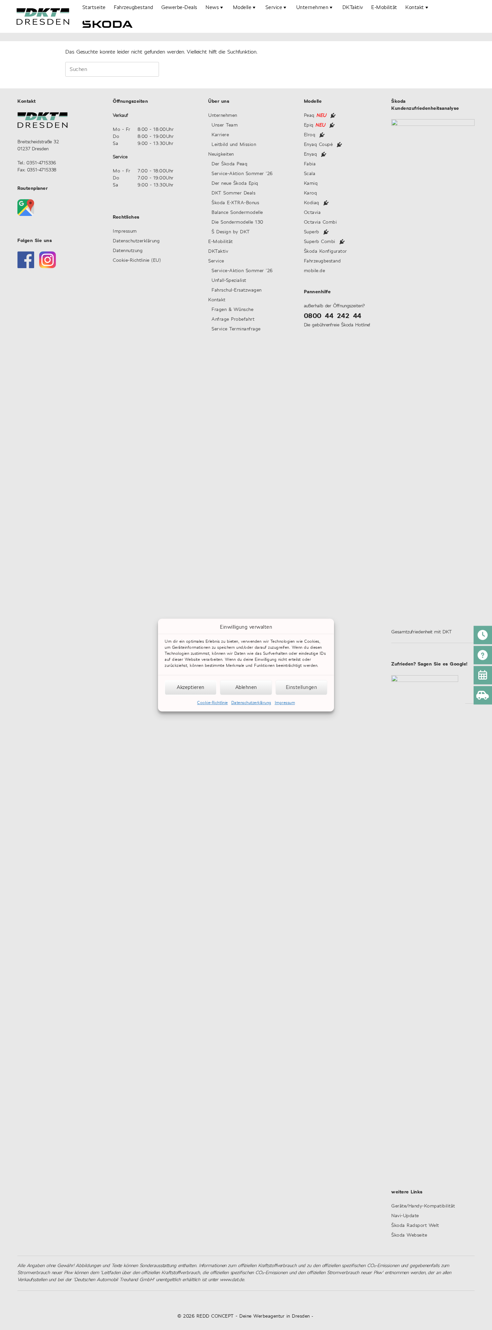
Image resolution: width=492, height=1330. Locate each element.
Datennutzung (128, 250)
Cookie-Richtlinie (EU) (137, 260)
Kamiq (311, 183)
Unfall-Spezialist (229, 280)
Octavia (312, 212)
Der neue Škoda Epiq (235, 183)
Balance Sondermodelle (237, 212)
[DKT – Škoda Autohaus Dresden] (42, 16)
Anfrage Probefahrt (233, 319)
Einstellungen (301, 687)
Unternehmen (222, 115)
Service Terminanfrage (236, 329)
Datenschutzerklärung (251, 703)
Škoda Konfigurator (325, 251)
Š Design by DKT (231, 232)
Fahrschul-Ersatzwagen (237, 290)
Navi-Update (405, 1216)
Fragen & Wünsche (232, 309)
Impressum (285, 703)
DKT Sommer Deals (238, 193)
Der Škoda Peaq (229, 164)
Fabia (310, 164)
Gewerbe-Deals (179, 7)
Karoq (310, 193)
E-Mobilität (384, 7)
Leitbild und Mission (234, 144)
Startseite (94, 7)
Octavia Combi (320, 222)
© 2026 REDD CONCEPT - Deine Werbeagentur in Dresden (243, 1316)
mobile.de (314, 271)
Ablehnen (246, 687)
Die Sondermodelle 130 (237, 222)
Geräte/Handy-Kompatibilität (423, 1206)
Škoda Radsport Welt (415, 1225)
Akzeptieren (190, 687)
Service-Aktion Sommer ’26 (242, 173)
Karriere (220, 135)
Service (216, 261)
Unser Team (225, 125)
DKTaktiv (352, 7)
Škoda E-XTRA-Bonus (235, 203)
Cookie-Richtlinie (212, 703)
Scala (310, 173)
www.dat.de (232, 1279)
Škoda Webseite (409, 1235)
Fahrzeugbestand (133, 7)
